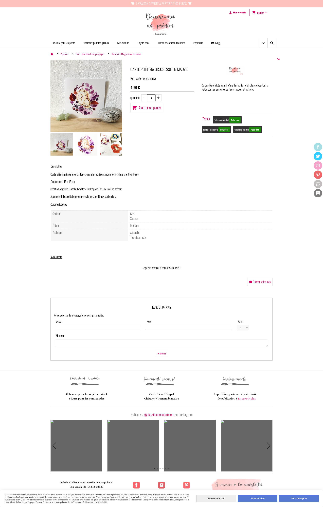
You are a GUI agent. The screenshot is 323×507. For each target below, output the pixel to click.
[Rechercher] (272, 43)
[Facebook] (318, 147)
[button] (54, 446)
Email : (59, 321)
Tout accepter (299, 498)
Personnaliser (216, 498)
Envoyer (162, 353)
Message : (60, 335)
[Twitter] (318, 156)
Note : (240, 321)
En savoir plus (247, 398)
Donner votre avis (261, 282)
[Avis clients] (318, 184)
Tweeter (206, 118)
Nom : (149, 321)
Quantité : (135, 98)
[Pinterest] (318, 175)
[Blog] (318, 193)
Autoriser (235, 120)
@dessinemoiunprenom (159, 414)
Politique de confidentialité (94, 502)
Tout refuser (258, 498)
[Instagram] (318, 165)
